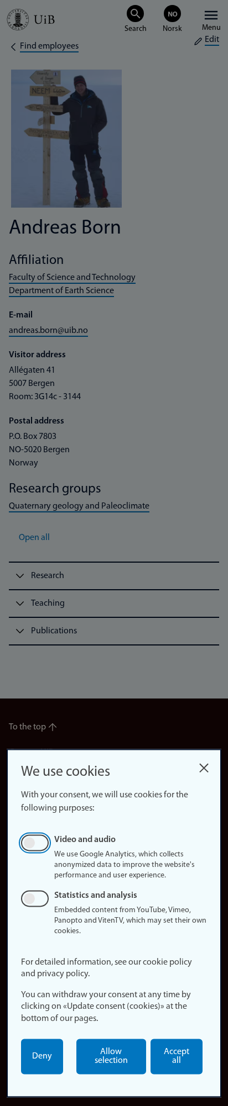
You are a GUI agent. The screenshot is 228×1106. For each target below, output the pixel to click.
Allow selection (111, 1056)
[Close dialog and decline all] (203, 765)
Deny (42, 1056)
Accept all (176, 1056)
